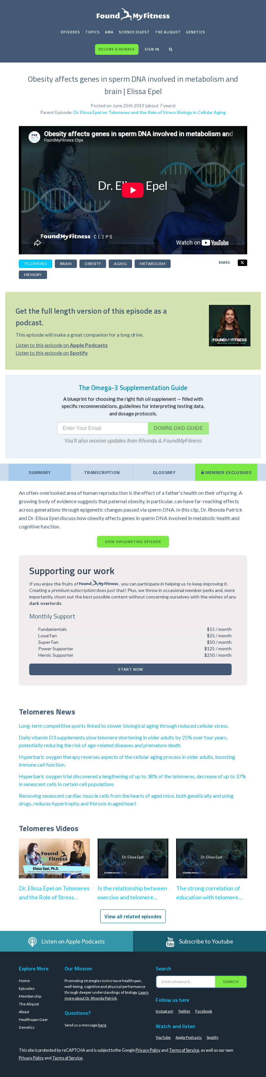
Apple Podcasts (188, 1037)
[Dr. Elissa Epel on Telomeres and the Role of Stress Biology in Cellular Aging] (54, 865)
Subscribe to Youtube (206, 941)
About (24, 1011)
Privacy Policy (148, 1050)
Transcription (102, 472)
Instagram (164, 1011)
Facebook (203, 1011)
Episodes (70, 32)
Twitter (184, 1011)
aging (120, 263)
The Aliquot (168, 32)
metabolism (152, 263)
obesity (93, 263)
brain (66, 263)
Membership (30, 996)
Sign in (152, 49)
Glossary (164, 472)
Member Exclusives (227, 472)
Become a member (117, 49)
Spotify (212, 1037)
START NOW (130, 669)
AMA (109, 32)
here (102, 1025)
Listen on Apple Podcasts (73, 941)
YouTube (163, 1037)
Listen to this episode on (62, 345)
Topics (92, 32)
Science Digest (134, 32)
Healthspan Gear (33, 1019)
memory (33, 274)
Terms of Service (184, 1050)
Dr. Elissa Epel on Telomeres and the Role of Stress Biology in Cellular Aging (150, 112)
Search (231, 982)
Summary (40, 472)
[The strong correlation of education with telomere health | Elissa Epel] (211, 865)
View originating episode (133, 541)
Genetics (195, 32)
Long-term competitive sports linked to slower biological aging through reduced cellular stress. (124, 726)
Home (24, 980)
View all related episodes (133, 916)
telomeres (35, 263)
